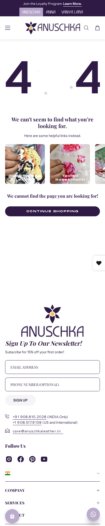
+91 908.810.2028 (29, 417)
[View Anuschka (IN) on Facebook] (20, 459)
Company (15, 490)
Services (14, 502)
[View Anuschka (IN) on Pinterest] (32, 459)
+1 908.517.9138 (27, 422)
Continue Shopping (52, 211)
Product (14, 515)
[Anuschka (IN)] (52, 27)
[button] (86, 28)
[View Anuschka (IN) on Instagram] (9, 459)
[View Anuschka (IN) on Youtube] (44, 459)
